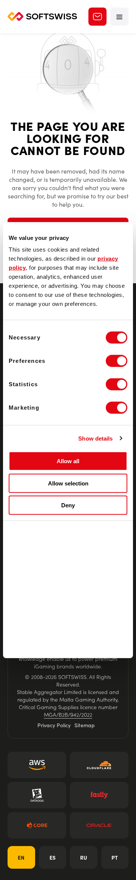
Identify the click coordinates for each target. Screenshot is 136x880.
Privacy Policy (54, 725)
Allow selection (68, 483)
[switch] (116, 361)
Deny (68, 505)
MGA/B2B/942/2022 (68, 714)
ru (83, 857)
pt (114, 857)
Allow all (68, 461)
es (52, 857)
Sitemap (84, 725)
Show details (95, 438)
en (21, 857)
